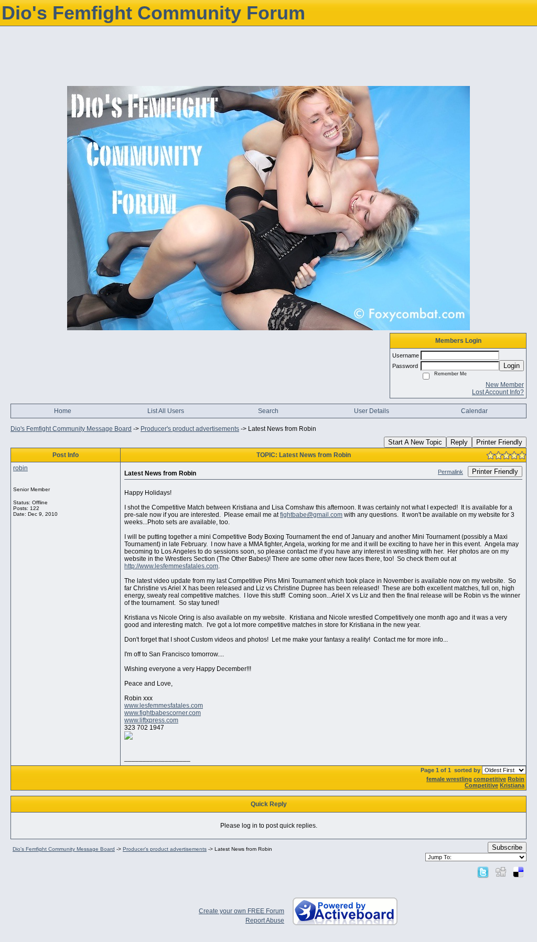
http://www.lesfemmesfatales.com (171, 566)
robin (20, 468)
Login (511, 366)
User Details (371, 411)
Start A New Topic (415, 442)
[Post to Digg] (501, 871)
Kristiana (512, 785)
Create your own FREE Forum (241, 911)
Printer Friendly (499, 442)
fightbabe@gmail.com (311, 514)
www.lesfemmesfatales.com (163, 705)
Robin (516, 779)
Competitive (481, 785)
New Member (505, 384)
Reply (459, 442)
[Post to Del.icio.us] (518, 871)
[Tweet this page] (483, 871)
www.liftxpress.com (151, 720)
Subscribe (507, 847)
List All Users (165, 411)
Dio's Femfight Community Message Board (71, 428)
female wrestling (449, 779)
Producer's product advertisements (190, 428)
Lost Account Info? (498, 392)
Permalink (450, 472)
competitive (490, 779)
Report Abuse (264, 920)
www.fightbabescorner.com (162, 713)
